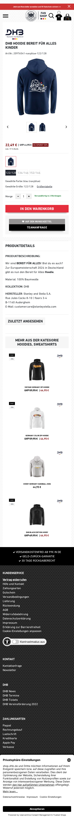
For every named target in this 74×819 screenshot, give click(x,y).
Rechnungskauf (12, 729)
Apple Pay (9, 742)
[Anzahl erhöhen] (29, 196)
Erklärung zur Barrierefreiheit (21, 627)
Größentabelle (44, 186)
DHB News (9, 691)
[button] (5, 16)
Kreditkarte (10, 738)
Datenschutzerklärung (17, 618)
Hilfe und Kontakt (13, 583)
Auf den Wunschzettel (38, 221)
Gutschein (9, 592)
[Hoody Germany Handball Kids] (37, 471)
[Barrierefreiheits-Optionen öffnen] (7, 641)
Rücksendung (11, 605)
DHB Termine (11, 695)
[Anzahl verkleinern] (18, 196)
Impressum (10, 622)
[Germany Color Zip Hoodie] (37, 422)
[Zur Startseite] (36, 15)
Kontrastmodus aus (32, 641)
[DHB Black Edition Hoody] (37, 519)
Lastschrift (9, 734)
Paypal (7, 725)
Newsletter (9, 670)
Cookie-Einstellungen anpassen (22, 631)
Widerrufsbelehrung (15, 614)
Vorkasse (8, 746)
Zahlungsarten (12, 588)
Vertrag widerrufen (15, 579)
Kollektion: (14, 286)
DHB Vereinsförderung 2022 (20, 704)
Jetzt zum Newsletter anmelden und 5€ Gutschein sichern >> (37, 7)
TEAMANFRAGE (37, 227)
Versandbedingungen (16, 596)
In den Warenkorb (37, 209)
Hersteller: (14, 293)
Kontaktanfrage (12, 665)
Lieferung (9, 601)
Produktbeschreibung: (22, 256)
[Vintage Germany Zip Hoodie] (37, 374)
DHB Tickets (10, 699)
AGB (5, 609)
